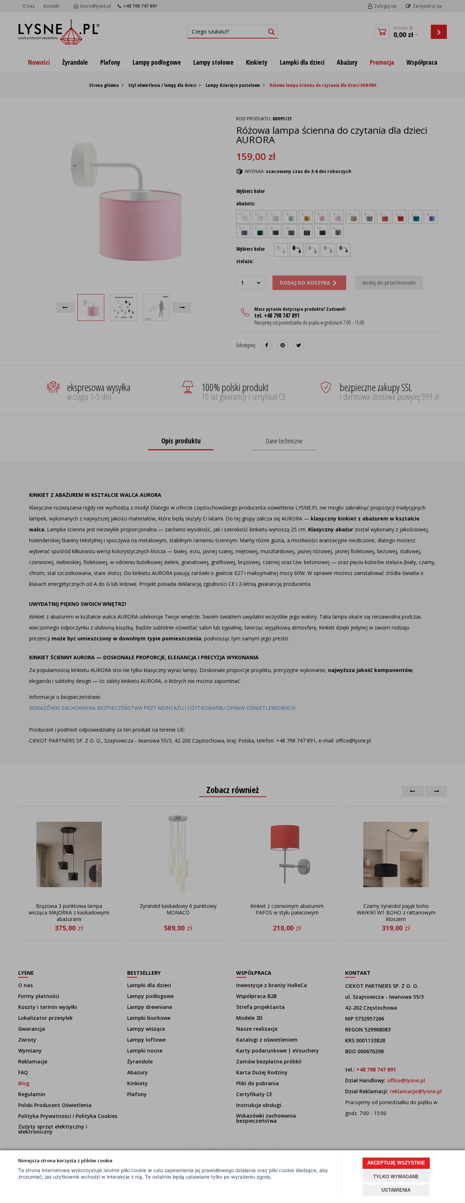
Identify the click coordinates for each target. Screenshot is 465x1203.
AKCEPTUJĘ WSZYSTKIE (396, 1163)
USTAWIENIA (396, 1190)
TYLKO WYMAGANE (396, 1176)
